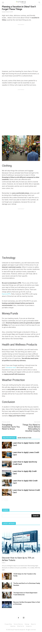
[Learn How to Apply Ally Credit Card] (7, 473)
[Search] (39, 2)
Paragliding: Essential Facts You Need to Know (11, 427)
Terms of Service (18, 624)
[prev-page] (3, 499)
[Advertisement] (21, 46)
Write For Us (20, 626)
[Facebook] (18, 618)
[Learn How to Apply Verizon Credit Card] (7, 492)
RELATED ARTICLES (9, 438)
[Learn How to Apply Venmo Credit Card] (7, 445)
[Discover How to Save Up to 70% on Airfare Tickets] (21, 541)
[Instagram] (24, 618)
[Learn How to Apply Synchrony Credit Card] (7, 464)
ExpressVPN (6, 294)
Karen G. (4, 562)
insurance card (10, 367)
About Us (33, 624)
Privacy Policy (8, 624)
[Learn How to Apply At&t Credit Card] (7, 483)
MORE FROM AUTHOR (24, 438)
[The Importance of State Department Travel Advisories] (7, 595)
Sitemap (27, 624)
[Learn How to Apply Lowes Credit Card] (7, 454)
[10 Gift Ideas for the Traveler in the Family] (7, 576)
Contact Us (29, 626)
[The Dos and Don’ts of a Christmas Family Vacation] (7, 585)
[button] (3, 2)
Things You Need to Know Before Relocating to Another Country (31, 428)
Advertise (12, 626)
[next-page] (6, 499)
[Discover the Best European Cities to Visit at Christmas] (7, 604)
